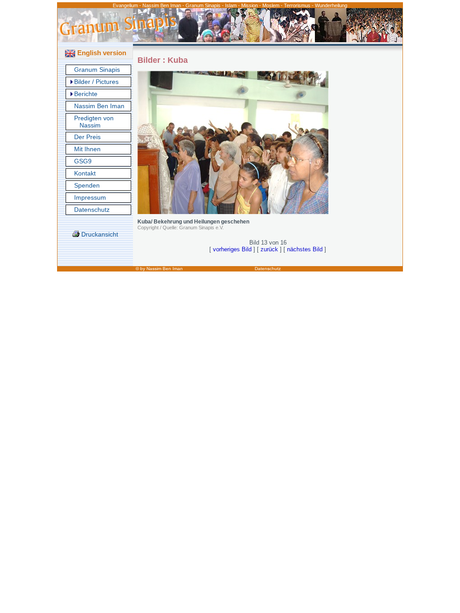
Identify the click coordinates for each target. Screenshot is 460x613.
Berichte (85, 93)
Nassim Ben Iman (99, 105)
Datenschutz (92, 209)
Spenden (87, 185)
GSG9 (83, 161)
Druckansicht (99, 234)
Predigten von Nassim (94, 121)
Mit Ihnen (87, 149)
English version (100, 53)
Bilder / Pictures (96, 81)
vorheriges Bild (232, 249)
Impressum (90, 197)
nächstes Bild (305, 249)
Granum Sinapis (97, 69)
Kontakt (85, 173)
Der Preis (87, 136)
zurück (269, 249)
